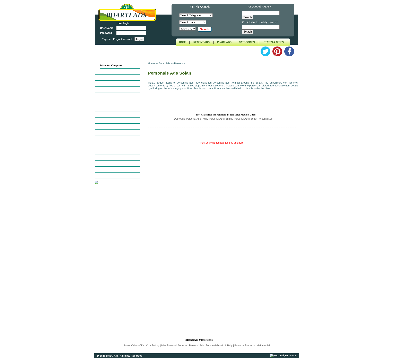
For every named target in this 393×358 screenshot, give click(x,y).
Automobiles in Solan (110, 77)
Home (151, 63)
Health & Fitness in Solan (112, 132)
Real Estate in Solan (109, 151)
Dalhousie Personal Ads (187, 118)
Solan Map (105, 71)
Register (107, 39)
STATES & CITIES (274, 42)
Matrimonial (263, 345)
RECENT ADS (201, 42)
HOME (182, 42)
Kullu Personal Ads (213, 118)
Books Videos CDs (134, 345)
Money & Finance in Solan (112, 120)
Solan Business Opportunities (113, 83)
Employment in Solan (110, 114)
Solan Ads (165, 63)
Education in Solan (109, 102)
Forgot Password (122, 39)
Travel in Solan (107, 157)
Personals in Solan (108, 139)
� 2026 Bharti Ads (108, 355)
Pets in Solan (106, 145)
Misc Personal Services (174, 345)
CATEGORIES (247, 42)
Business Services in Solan (112, 89)
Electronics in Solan (109, 108)
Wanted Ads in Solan (109, 163)
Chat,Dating (153, 345)
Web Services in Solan (110, 169)
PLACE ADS (224, 42)
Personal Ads (196, 345)
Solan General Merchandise (113, 126)
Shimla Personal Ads (237, 118)
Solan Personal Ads (261, 118)
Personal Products (244, 345)
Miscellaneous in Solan (111, 175)
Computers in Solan (109, 96)
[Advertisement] (121, 252)
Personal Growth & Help (219, 345)
